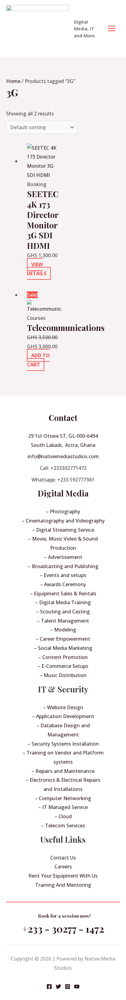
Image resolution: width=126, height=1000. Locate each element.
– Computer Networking (63, 798)
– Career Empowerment (63, 638)
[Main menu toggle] (111, 28)
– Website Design (63, 707)
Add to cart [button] (38, 360)
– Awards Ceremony (63, 584)
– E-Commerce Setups (63, 666)
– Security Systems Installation (63, 743)
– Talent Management (63, 620)
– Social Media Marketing (63, 648)
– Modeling (63, 629)
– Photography (63, 511)
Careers (63, 866)
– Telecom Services (63, 825)
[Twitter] (58, 986)
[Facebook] (49, 986)
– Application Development (63, 716)
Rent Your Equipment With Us (63, 875)
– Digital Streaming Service (63, 529)
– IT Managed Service (63, 807)
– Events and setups (63, 575)
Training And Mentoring (63, 885)
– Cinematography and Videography (63, 520)
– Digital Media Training (63, 602)
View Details (36, 269)
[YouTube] (77, 986)
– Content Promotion (63, 657)
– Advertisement (63, 557)
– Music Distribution (63, 675)
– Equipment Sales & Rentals (63, 593)
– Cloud (63, 816)
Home (13, 81)
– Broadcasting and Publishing (63, 566)
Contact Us (63, 857)
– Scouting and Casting (63, 611)
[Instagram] (67, 986)
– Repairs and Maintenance (62, 771)
